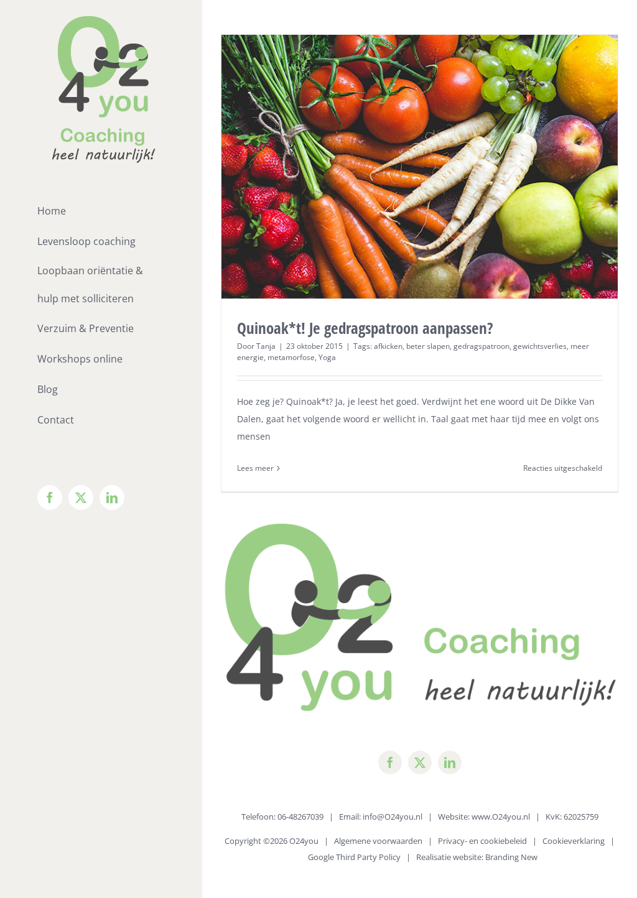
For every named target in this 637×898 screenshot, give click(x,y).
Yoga (327, 357)
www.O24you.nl (501, 816)
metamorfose (291, 357)
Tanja (266, 346)
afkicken (388, 346)
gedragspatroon (481, 346)
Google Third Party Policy (354, 857)
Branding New (511, 857)
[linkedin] (450, 762)
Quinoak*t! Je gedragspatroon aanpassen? (365, 327)
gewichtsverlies (540, 346)
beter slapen (428, 346)
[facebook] (390, 762)
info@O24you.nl (392, 816)
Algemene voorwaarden (378, 840)
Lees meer (255, 468)
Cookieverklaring (573, 840)
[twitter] (420, 762)
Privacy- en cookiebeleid (482, 840)
